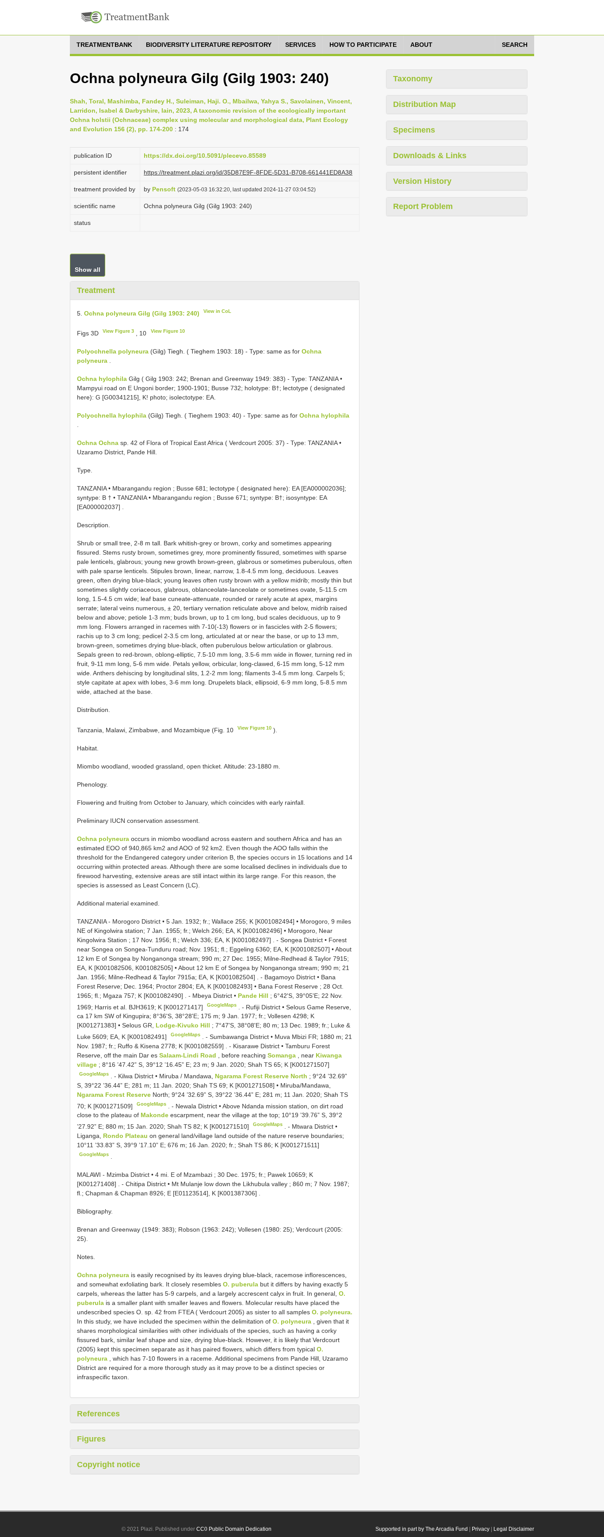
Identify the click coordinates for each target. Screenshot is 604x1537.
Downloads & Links (429, 155)
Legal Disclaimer (513, 1529)
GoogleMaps (222, 1005)
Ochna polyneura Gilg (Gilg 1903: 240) (141, 312)
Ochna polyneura (103, 838)
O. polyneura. (332, 1312)
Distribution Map (424, 104)
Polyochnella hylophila (111, 415)
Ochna (87, 442)
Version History (422, 181)
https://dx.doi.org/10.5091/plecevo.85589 (205, 155)
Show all (87, 269)
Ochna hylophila (102, 378)
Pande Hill (254, 995)
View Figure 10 (168, 331)
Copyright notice (108, 1464)
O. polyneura (291, 1321)
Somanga (283, 1055)
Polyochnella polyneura (113, 351)
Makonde (155, 1115)
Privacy (480, 1529)
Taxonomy (412, 78)
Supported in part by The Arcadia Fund (421, 1529)
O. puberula (240, 1284)
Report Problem (423, 206)
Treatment (96, 290)
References (98, 1413)
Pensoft (164, 189)
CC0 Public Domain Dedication (233, 1529)
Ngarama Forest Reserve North (262, 1076)
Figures (91, 1438)
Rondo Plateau (126, 1135)
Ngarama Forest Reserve (115, 1094)
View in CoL (217, 311)
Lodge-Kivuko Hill (184, 1025)
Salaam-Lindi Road (188, 1055)
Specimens (414, 130)
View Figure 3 (118, 331)
